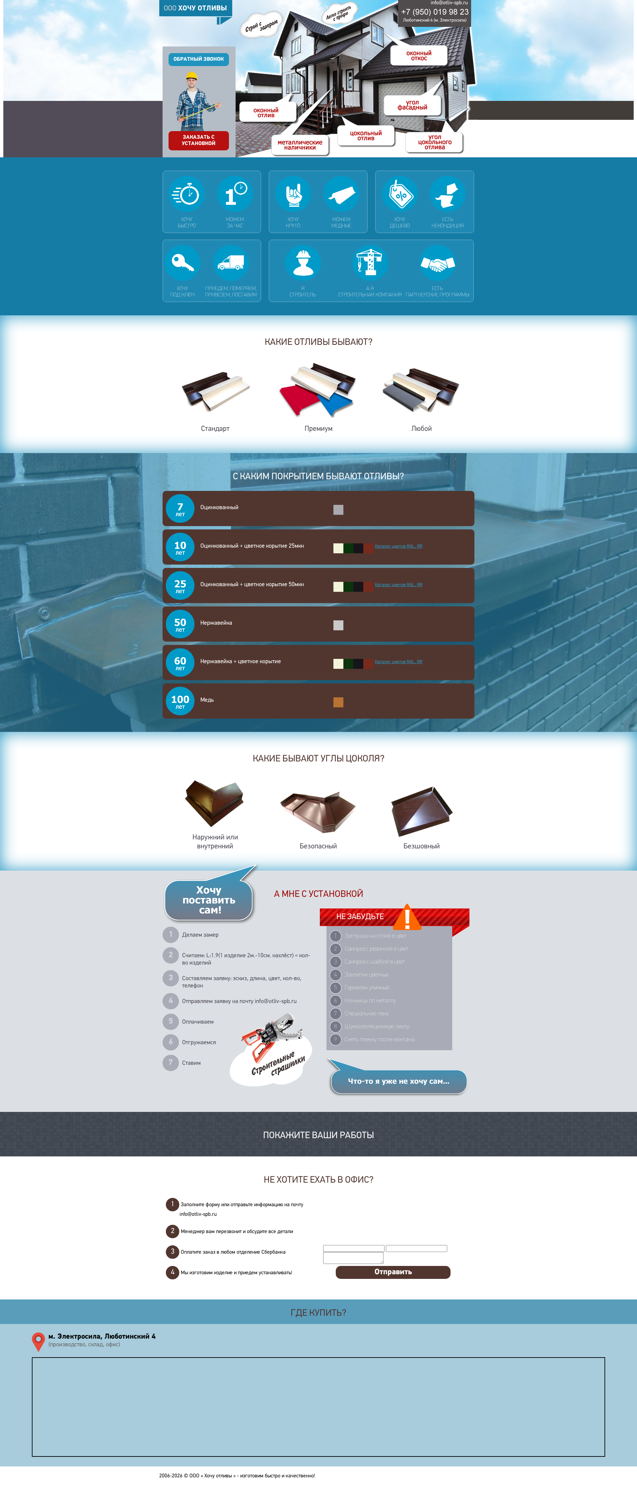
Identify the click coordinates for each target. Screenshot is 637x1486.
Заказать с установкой (198, 140)
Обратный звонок (199, 59)
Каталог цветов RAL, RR (398, 546)
